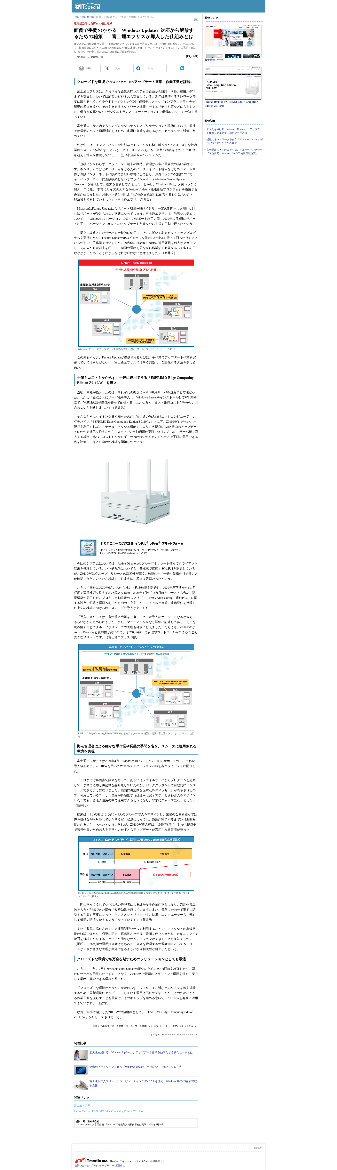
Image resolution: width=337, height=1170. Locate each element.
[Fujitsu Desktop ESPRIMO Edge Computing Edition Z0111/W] (233, 83)
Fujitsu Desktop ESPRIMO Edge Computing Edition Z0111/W (108, 1111)
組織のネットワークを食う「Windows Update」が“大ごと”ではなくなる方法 (136, 1066)
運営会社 (120, 1165)
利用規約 (258, 1148)
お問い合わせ (82, 1165)
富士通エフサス (83, 1105)
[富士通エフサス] (233, 41)
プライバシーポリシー (102, 1165)
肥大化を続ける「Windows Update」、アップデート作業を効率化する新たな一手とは (141, 1052)
